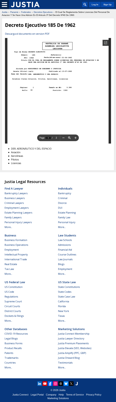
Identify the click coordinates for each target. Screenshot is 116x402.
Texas (61, 316)
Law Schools (65, 240)
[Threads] (60, 383)
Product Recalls (13, 348)
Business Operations (16, 245)
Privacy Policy (93, 394)
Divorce (62, 203)
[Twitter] (71, 383)
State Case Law (66, 296)
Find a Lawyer (14, 188)
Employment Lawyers (17, 207)
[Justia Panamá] (25, 4)
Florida (62, 306)
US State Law (67, 282)
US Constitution (14, 287)
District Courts (13, 311)
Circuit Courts (12, 306)
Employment (12, 249)
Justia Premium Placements (73, 343)
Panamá (14, 12)
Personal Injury (66, 222)
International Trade (16, 259)
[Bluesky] (66, 383)
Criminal (62, 198)
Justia (4, 12)
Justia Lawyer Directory (71, 338)
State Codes (64, 291)
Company (51, 394)
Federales (26, 12)
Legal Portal (37, 394)
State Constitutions (69, 287)
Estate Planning (67, 212)
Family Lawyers (13, 217)
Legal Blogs (11, 338)
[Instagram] (55, 383)
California (63, 301)
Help (61, 394)
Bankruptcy (64, 193)
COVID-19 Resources (16, 333)
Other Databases (16, 329)
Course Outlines (67, 254)
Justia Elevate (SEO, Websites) (74, 348)
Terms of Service (75, 394)
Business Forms (14, 343)
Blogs (61, 264)
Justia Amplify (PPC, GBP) (72, 353)
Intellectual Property (16, 254)
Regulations (11, 296)
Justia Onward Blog (69, 357)
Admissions (64, 245)
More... (8, 227)
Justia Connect (20, 394)
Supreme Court (13, 301)
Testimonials (65, 362)
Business (10, 235)
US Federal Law (15, 282)
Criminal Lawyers (14, 203)
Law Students (67, 235)
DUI (60, 207)
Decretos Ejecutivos (43, 12)
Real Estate (11, 264)
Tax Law (9, 269)
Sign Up (107, 4)
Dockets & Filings (14, 316)
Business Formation (16, 240)
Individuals (65, 188)
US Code (9, 291)
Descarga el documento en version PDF (27, 33)
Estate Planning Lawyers (18, 212)
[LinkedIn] (39, 383)
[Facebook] (50, 383)
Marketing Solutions (71, 329)
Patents (9, 353)
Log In (95, 4)
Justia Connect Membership (73, 333)
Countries (10, 362)
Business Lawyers (15, 198)
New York (63, 311)
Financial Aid (65, 249)
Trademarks (11, 357)
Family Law (64, 217)
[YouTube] (45, 383)
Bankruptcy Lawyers (16, 193)
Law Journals (65, 259)
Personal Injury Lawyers (18, 222)
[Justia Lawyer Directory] (76, 383)
